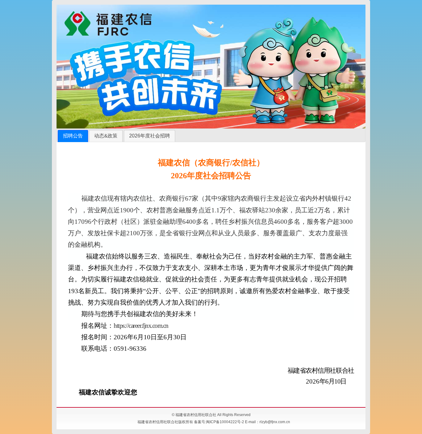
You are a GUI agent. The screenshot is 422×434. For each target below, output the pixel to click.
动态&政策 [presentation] (105, 135)
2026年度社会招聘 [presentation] (149, 135)
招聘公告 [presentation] (73, 135)
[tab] (73, 136)
